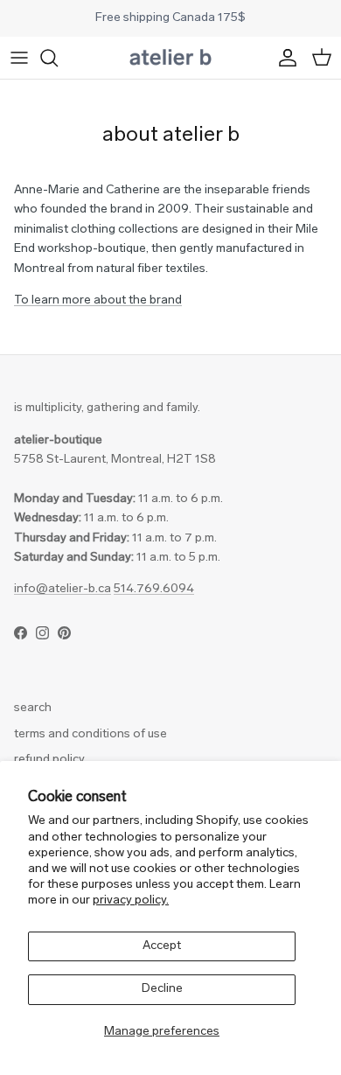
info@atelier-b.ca (62, 589)
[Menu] (19, 57)
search (33, 708)
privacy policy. (131, 900)
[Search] (57, 57)
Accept (162, 946)
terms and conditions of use (90, 734)
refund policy (49, 759)
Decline (162, 988)
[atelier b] (170, 57)
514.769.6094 (154, 589)
